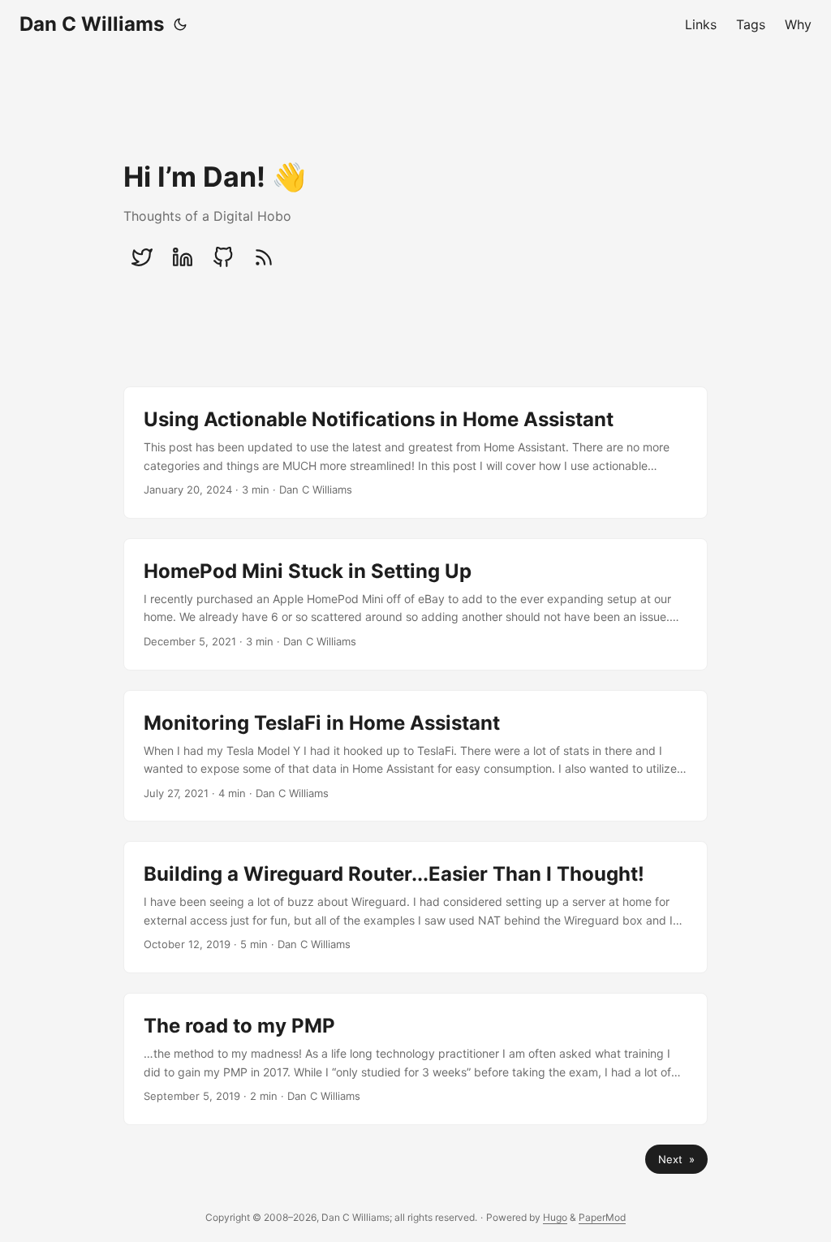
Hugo (555, 1217)
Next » (676, 1159)
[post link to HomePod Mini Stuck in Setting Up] (415, 604)
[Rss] (263, 257)
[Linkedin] (182, 257)
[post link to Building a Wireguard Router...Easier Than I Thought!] (415, 907)
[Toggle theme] (180, 24)
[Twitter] (142, 257)
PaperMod (602, 1217)
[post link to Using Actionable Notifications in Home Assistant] (415, 452)
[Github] (223, 257)
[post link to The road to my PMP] (415, 1059)
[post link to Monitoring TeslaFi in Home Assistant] (415, 756)
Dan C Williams (91, 24)
